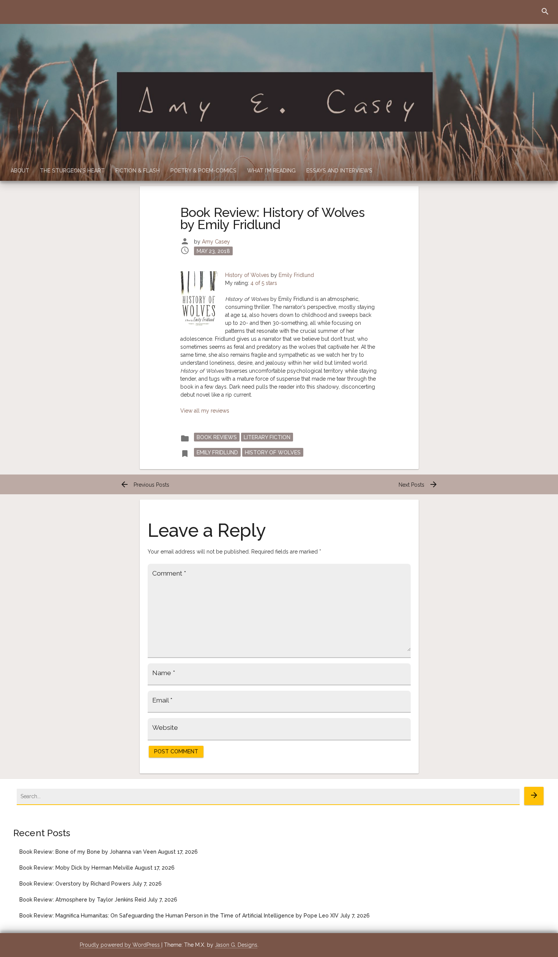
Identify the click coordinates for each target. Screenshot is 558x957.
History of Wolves (247, 275)
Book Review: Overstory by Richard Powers (75, 884)
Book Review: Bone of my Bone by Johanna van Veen (87, 852)
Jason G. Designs (236, 945)
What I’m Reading (271, 171)
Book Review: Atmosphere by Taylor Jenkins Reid (82, 900)
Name (163, 673)
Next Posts (418, 485)
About (20, 171)
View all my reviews (204, 411)
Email (162, 700)
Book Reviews (217, 437)
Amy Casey (216, 242)
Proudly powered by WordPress (120, 945)
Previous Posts (144, 485)
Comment (169, 573)
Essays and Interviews (339, 171)
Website (165, 727)
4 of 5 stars (264, 283)
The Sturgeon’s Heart (72, 171)
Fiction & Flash (137, 171)
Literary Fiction (267, 437)
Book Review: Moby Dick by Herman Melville (76, 868)
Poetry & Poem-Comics (203, 171)
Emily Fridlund (296, 275)
